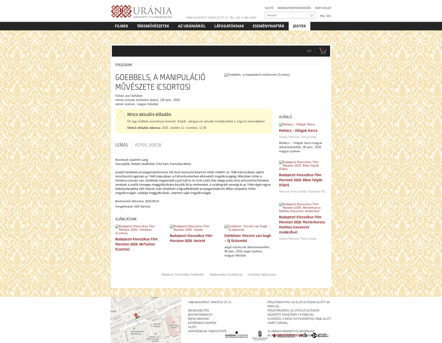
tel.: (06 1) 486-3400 (242, 18)
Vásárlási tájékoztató (262, 274)
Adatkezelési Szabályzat (225, 274)
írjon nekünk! (198, 319)
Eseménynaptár (268, 26)
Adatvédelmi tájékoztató (207, 331)
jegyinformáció (200, 314)
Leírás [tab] (121, 145)
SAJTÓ (269, 8)
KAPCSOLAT (323, 8)
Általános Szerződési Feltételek (182, 274)
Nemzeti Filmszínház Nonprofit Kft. (302, 191)
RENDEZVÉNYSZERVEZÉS (294, 8)
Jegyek (299, 26)
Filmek (121, 26)
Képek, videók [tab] (148, 145)
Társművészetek (153, 26)
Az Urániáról (192, 26)
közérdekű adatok (202, 323)
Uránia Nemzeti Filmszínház (298, 137)
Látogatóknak (229, 26)
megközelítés (198, 310)
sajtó (192, 327)
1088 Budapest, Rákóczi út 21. (207, 18)
